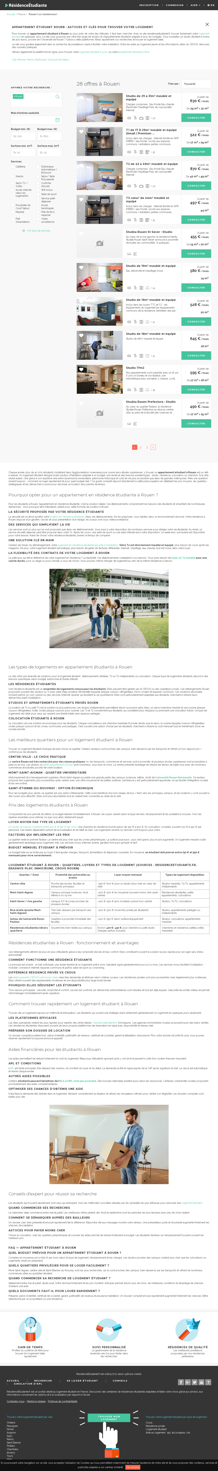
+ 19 (153, 390)
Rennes (22, 59)
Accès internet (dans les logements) (23, 193)
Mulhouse (40, 59)
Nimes (10, 1429)
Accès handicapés (47, 207)
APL (12, 1068)
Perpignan (12, 1426)
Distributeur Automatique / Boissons (49, 169)
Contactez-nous (16, 1401)
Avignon (11, 1432)
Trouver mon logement (109, 1418)
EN (212, 5)
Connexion (175, 5)
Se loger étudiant (82, 1380)
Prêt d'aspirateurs (23, 220)
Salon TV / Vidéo (22, 185)
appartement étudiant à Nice (133, 52)
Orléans (11, 1422)
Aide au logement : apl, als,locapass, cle (168, 1432)
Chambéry (12, 1449)
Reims (30, 59)
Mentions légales (36, 1401)
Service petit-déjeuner (48, 200)
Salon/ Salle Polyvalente (48, 178)
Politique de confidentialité (62, 1401)
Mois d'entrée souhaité (25, 113)
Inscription (149, 5)
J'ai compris (132, 1467)
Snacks (19, 176)
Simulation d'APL (28, 1383)
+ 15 (153, 152)
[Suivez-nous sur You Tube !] (201, 1382)
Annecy (11, 1452)
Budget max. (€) (47, 129)
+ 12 (153, 322)
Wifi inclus (47, 190)
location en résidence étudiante (67, 516)
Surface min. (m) (21, 145)
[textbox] (29, 103)
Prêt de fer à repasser (47, 213)
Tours (10, 1456)
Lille (14, 59)
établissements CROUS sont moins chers (35, 977)
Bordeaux (64, 59)
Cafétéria (20, 166)
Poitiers (11, 1446)
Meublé (20, 212)
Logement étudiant (156, 1429)
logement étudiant (192, 1203)
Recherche (43, 1380)
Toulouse (52, 59)
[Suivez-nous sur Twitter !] (195, 1382)
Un (43, 827)
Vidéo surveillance (47, 220)
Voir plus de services (38, 230)
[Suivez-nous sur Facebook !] (181, 1382)
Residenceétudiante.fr (105, 1022)
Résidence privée (155, 1426)
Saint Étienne (14, 1442)
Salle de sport (49, 194)
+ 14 (153, 288)
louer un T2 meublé (183, 557)
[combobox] (36, 99)
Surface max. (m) (48, 145)
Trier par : (174, 83)
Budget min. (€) (20, 129)
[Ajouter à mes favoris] (81, 98)
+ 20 (153, 118)
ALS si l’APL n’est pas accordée (78, 1081)
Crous (149, 1422)
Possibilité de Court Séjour (23, 207)
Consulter (196, 117)
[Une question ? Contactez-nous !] (208, 1382)
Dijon (9, 1436)
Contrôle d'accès (46, 185)
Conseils (120, 1380)
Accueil (13, 1380)
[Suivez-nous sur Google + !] (188, 1382)
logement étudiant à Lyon (93, 52)
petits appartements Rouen (58, 764)
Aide (195, 5)
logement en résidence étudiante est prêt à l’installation (88, 545)
